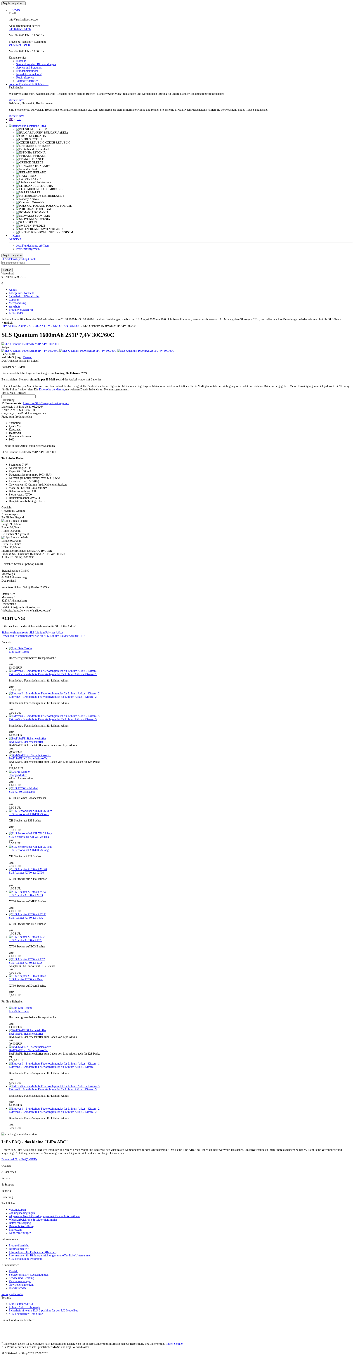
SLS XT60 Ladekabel (22, 791)
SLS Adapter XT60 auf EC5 (25, 962)
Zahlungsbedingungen (22, 1212)
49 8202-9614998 (19, 45)
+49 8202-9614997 (20, 29)
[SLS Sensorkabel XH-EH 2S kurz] (30, 810)
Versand (27, 357)
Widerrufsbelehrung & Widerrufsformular (33, 1219)
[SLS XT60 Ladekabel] (23, 788)
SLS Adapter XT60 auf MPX (26, 895)
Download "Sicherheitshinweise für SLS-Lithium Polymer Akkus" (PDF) (44, 635)
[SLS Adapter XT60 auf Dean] (27, 976)
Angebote (14, 306)
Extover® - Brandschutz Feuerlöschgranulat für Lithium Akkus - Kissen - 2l (53, 696)
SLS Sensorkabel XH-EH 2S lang (29, 850)
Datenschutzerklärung (52, 389)
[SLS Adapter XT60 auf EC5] (27, 959)
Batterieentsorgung (20, 1222)
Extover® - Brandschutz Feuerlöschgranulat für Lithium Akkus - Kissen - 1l (53, 674)
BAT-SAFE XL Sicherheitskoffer (28, 758)
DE (11, 119)
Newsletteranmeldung (29, 74)
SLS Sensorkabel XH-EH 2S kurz (29, 814)
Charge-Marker (18, 775)
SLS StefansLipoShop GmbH (18, 259)
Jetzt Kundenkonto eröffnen (32, 245)
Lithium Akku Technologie (24, 1307)
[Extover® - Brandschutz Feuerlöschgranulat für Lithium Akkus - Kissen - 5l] (54, 716)
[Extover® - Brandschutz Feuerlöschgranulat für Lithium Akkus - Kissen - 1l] (54, 670)
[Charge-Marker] (19, 771)
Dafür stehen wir (18, 1248)
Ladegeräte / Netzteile (21, 293)
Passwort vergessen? (28, 248)
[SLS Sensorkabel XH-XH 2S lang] (30, 833)
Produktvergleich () (21, 309)
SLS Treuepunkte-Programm (25, 1258)
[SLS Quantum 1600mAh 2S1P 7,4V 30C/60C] (30, 344)
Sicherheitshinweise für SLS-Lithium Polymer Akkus (32, 632)
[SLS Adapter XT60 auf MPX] (27, 891)
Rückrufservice (25, 77)
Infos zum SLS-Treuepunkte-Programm (46, 403)
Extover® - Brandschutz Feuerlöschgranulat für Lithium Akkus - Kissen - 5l (53, 719)
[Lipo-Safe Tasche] (20, 648)
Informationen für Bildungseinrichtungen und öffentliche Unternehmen (50, 1255)
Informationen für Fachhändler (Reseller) (32, 1252)
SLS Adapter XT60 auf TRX (26, 917)
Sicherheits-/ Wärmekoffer (24, 296)
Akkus (13, 289)
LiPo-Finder (16, 313)
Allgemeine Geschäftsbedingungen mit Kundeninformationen (44, 1216)
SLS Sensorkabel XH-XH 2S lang (29, 836)
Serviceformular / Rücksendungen (36, 64)
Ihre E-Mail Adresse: (13, 392)
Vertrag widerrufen (27, 80)
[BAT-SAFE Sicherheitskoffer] (27, 738)
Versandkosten (17, 1209)
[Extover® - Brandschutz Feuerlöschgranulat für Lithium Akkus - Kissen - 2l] (54, 693)
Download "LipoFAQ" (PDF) (19, 1159)
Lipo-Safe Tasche (19, 651)
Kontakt (21, 60)
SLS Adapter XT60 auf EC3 (25, 940)
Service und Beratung (28, 67)
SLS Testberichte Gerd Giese (26, 1313)
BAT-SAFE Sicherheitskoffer (26, 741)
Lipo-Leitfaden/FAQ (21, 1303)
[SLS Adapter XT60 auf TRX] (27, 914)
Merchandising (17, 303)
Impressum (15, 1229)
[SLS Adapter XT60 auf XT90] (28, 869)
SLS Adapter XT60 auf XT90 (26, 872)
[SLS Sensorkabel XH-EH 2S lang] (30, 846)
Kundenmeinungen (27, 70)
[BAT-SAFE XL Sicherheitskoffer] (30, 755)
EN (19, 119)
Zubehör (14, 299)
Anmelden (15, 238)
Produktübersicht (19, 1245)
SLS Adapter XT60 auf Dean (26, 979)
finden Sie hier (174, 1343)
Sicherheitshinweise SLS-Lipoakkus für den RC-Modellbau (43, 1310)
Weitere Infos (16, 100)
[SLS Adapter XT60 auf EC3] (27, 936)
